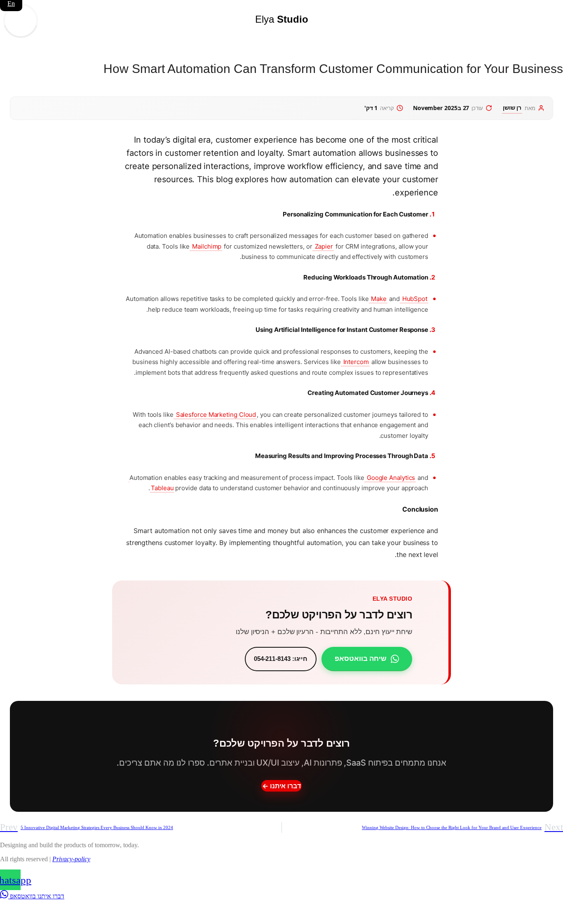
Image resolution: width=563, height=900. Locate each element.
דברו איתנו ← (281, 786)
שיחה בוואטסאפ (361, 659)
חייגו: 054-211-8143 (280, 658)
